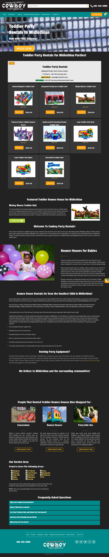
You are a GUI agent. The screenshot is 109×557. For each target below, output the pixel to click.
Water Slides (78, 304)
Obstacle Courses (89, 304)
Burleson (15, 473)
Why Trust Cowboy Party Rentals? (22, 502)
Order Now (16, 221)
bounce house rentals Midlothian (78, 301)
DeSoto (15, 479)
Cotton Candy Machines (57, 306)
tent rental (67, 312)
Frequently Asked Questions (31, 14)
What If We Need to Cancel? (19, 507)
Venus (43, 471)
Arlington (16, 471)
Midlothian (31, 477)
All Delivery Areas (45, 476)
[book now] (24, 49)
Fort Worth (31, 471)
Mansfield (30, 475)
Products (33, 534)
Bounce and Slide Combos (33, 304)
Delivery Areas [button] (45, 14)
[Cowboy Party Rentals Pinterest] (94, 542)
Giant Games (70, 304)
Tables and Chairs (26, 306)
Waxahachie (45, 473)
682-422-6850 (23, 542)
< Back (11, 63)
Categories (40, 534)
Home (4, 14)
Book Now (19, 112)
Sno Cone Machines (71, 306)
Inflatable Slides (47, 304)
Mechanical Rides (14, 306)
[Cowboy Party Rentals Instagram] (89, 542)
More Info (23, 107)
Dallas (14, 477)
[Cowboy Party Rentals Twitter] (81, 542)
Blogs (46, 534)
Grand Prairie (32, 473)
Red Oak (30, 479)
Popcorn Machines (87, 306)
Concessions (39, 306)
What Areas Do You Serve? (19, 522)
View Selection (23, 449)
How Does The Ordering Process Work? (23, 517)
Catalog (19, 14)
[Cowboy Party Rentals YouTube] (85, 542)
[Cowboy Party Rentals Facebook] (77, 542)
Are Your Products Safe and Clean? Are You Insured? (28, 512)
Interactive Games (59, 304)
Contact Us (56, 14)
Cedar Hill (16, 475)
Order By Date (97, 14)
